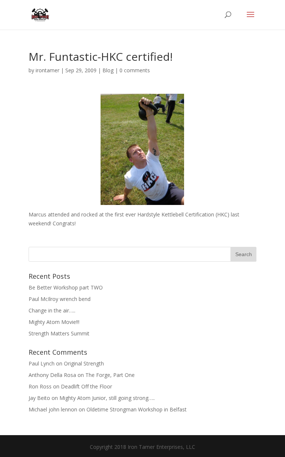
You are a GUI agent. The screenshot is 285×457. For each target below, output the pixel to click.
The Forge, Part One (110, 374)
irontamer (47, 70)
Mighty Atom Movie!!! (54, 321)
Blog (108, 70)
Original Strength (84, 363)
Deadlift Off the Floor (86, 386)
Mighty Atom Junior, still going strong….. (107, 397)
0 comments (134, 70)
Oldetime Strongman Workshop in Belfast (136, 409)
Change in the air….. (52, 310)
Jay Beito (39, 397)
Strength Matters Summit (59, 333)
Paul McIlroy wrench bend (60, 298)
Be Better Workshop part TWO (66, 287)
